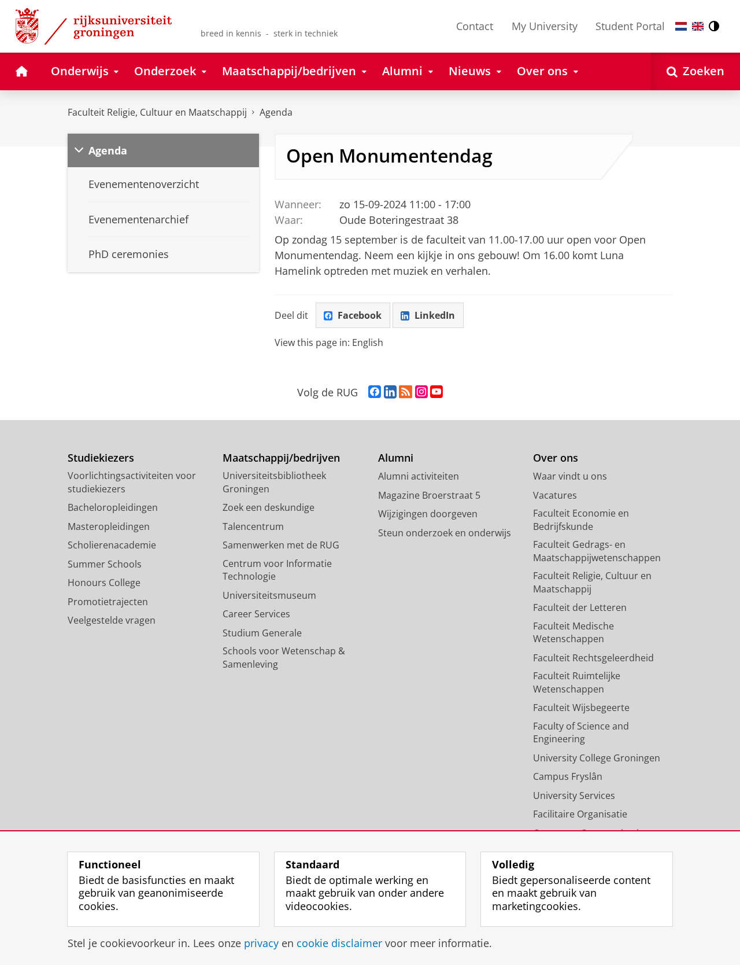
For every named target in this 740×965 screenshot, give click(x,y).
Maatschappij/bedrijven (281, 458)
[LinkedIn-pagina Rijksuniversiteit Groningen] (390, 392)
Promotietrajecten (108, 601)
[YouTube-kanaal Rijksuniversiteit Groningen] (436, 392)
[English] (698, 26)
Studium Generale (262, 633)
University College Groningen (596, 758)
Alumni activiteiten (418, 476)
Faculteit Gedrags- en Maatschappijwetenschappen (597, 551)
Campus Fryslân (567, 776)
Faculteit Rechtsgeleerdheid (593, 657)
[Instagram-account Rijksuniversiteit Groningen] (421, 392)
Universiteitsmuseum (269, 595)
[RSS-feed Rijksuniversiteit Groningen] (405, 392)
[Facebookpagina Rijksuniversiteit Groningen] (374, 392)
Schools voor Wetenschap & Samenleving (284, 657)
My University (545, 26)
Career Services (256, 613)
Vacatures (555, 495)
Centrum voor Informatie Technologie (277, 570)
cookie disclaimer (339, 943)
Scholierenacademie (112, 545)
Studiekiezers (101, 458)
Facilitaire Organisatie (580, 814)
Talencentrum (253, 526)
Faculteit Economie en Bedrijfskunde (581, 520)
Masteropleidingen (109, 526)
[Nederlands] (681, 26)
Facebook (360, 315)
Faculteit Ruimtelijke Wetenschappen (576, 682)
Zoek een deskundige (268, 507)
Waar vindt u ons (570, 476)
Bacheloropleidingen (113, 507)
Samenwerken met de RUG (281, 545)
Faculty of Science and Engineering (581, 733)
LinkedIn (435, 315)
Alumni (395, 458)
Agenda (276, 112)
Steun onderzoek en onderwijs (444, 532)
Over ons (555, 458)
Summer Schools (105, 564)
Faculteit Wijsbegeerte (581, 707)
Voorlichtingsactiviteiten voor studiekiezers (132, 482)
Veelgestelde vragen (112, 620)
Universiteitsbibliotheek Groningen (274, 482)
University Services (574, 795)
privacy (261, 943)
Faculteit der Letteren (580, 607)
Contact (474, 26)
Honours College (104, 582)
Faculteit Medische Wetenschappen (573, 633)
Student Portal (630, 26)
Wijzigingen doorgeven (428, 513)
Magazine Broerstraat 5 (429, 495)
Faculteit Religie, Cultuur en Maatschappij (157, 112)
